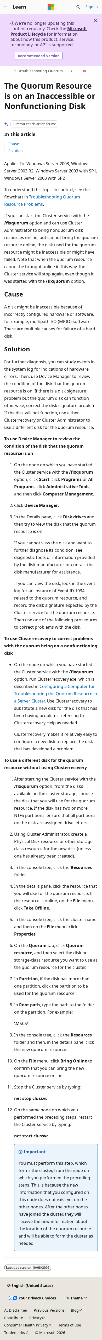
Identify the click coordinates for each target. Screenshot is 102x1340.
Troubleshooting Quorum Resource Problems (43, 70)
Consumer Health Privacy (26, 1325)
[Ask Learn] (84, 71)
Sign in (92, 6)
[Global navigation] (5, 7)
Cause (13, 143)
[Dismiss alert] (96, 20)
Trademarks (14, 1332)
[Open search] (78, 7)
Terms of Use (69, 1325)
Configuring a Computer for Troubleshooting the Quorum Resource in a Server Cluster (55, 694)
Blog (75, 1310)
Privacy (35, 1317)
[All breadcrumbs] (8, 71)
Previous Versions (49, 1310)
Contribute (13, 1317)
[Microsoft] (51, 7)
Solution (15, 150)
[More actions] (93, 71)
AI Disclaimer (15, 1310)
